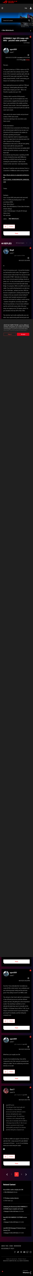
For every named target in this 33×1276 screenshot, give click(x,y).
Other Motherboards (8, 30)
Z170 (5, 1200)
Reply (16, 233)
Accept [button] (23, 334)
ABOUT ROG (4, 1246)
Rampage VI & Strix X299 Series (11, 1211)
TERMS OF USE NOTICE (11, 1259)
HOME (11, 1246)
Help (26, 8)
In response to (20, 255)
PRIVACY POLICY (22, 1259)
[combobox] (16, 20)
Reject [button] (10, 334)
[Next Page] (25, 1174)
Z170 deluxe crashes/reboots (11, 1198)
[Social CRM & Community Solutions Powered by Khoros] (27, 1272)
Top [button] (2, 1271)
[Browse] (3, 8)
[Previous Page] (7, 1174)
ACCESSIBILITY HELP (7, 1248)
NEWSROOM (17, 1246)
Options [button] (30, 30)
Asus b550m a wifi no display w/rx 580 (13, 1189)
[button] (5, 226)
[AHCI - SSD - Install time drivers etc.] (30, 243)
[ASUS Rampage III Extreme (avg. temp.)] (27, 243)
